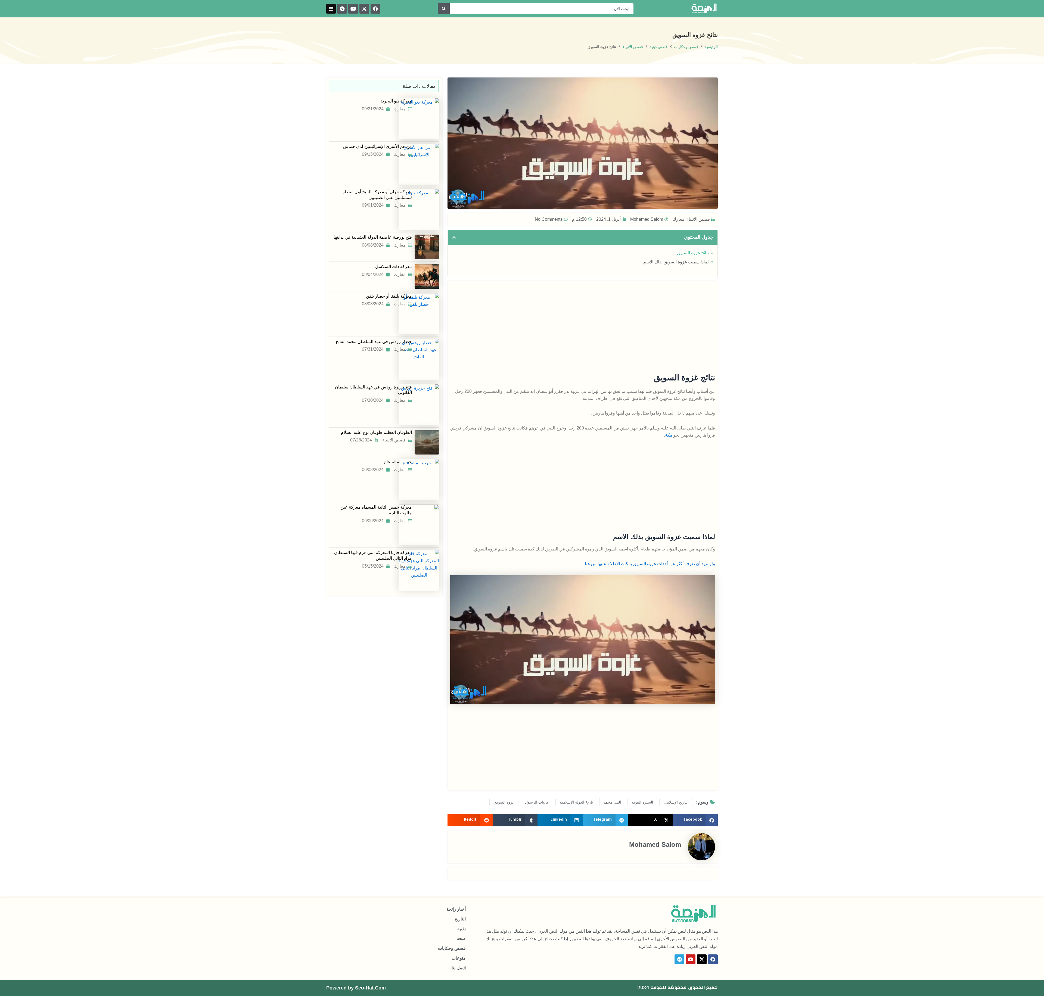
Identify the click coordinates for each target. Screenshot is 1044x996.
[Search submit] (444, 8)
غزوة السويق (504, 802)
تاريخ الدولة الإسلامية (576, 802)
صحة (461, 938)
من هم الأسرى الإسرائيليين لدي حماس (377, 146)
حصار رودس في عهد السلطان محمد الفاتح (374, 341)
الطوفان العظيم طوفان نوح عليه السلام (376, 432)
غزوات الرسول (537, 802)
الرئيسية (711, 47)
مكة (668, 435)
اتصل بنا (459, 968)
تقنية (461, 928)
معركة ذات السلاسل (393, 266)
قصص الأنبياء (633, 47)
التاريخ (460, 919)
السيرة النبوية (642, 802)
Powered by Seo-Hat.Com (356, 988)
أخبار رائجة (456, 909)
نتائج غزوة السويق (693, 252)
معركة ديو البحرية (396, 101)
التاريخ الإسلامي (676, 802)
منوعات (459, 958)
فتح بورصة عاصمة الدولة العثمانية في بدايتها (373, 237)
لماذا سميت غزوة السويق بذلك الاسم (676, 262)
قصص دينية (658, 47)
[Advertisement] (582, 322)
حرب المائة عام (398, 461)
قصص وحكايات (686, 47)
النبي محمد (612, 802)
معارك (678, 219)
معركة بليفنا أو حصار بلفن (389, 296)
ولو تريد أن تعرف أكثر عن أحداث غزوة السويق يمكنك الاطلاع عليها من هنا (649, 563)
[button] (331, 9)
